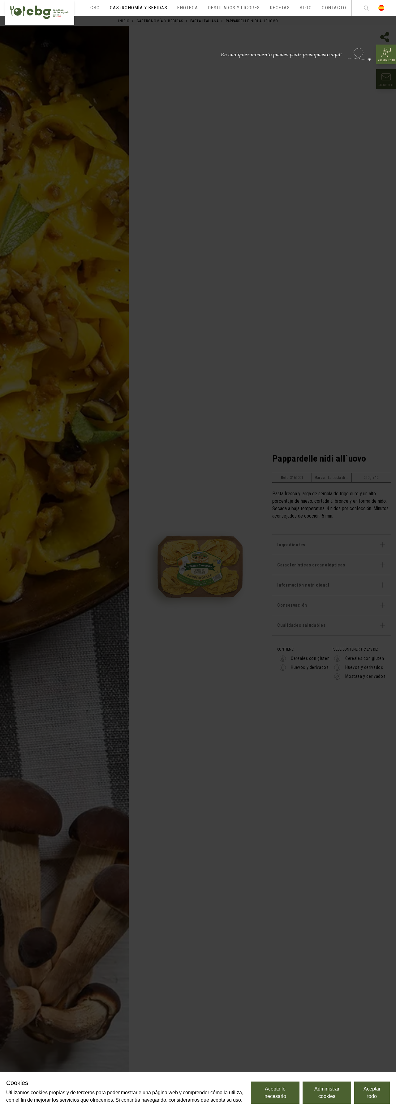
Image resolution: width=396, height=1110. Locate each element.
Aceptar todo (372, 1092)
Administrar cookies (326, 1092)
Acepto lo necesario (275, 1092)
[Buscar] (366, 8)
